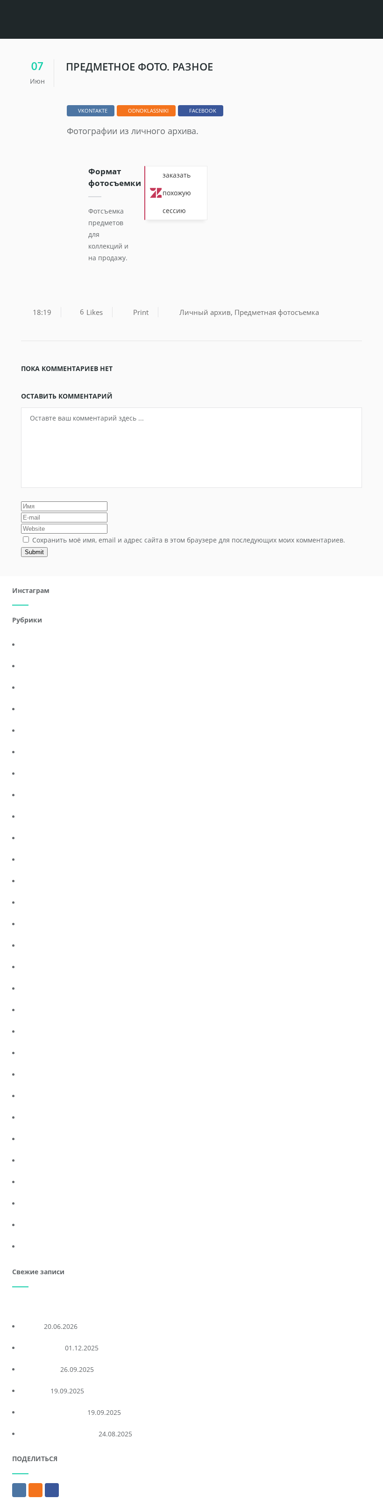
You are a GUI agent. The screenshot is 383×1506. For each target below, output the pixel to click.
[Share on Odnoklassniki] (35, 1490)
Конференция (43, 902)
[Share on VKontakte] (19, 1490)
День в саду (40, 752)
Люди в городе (45, 988)
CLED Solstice (42, 1347)
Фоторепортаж (45, 1203)
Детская (34, 816)
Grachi (31, 1326)
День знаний (42, 773)
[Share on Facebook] (52, 1490)
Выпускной (39, 709)
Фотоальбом (41, 1182)
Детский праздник (51, 838)
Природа (35, 1053)
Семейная (37, 1117)
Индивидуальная (49, 859)
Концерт (35, 924)
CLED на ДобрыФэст (53, 1412)
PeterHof (35, 1390)
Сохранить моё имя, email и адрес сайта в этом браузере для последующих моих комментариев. (188, 539)
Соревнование (45, 1139)
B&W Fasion (39, 1369)
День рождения (46, 795)
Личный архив (205, 312)
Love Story (37, 666)
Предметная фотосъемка (276, 312)
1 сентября (39, 644)
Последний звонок (51, 1010)
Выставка (36, 730)
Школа (32, 1246)
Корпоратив (41, 945)
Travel (31, 687)
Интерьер (37, 881)
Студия (32, 1160)
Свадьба (34, 1096)
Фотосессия (40, 1225)
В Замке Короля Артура (59, 1433)
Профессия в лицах (52, 1074)
